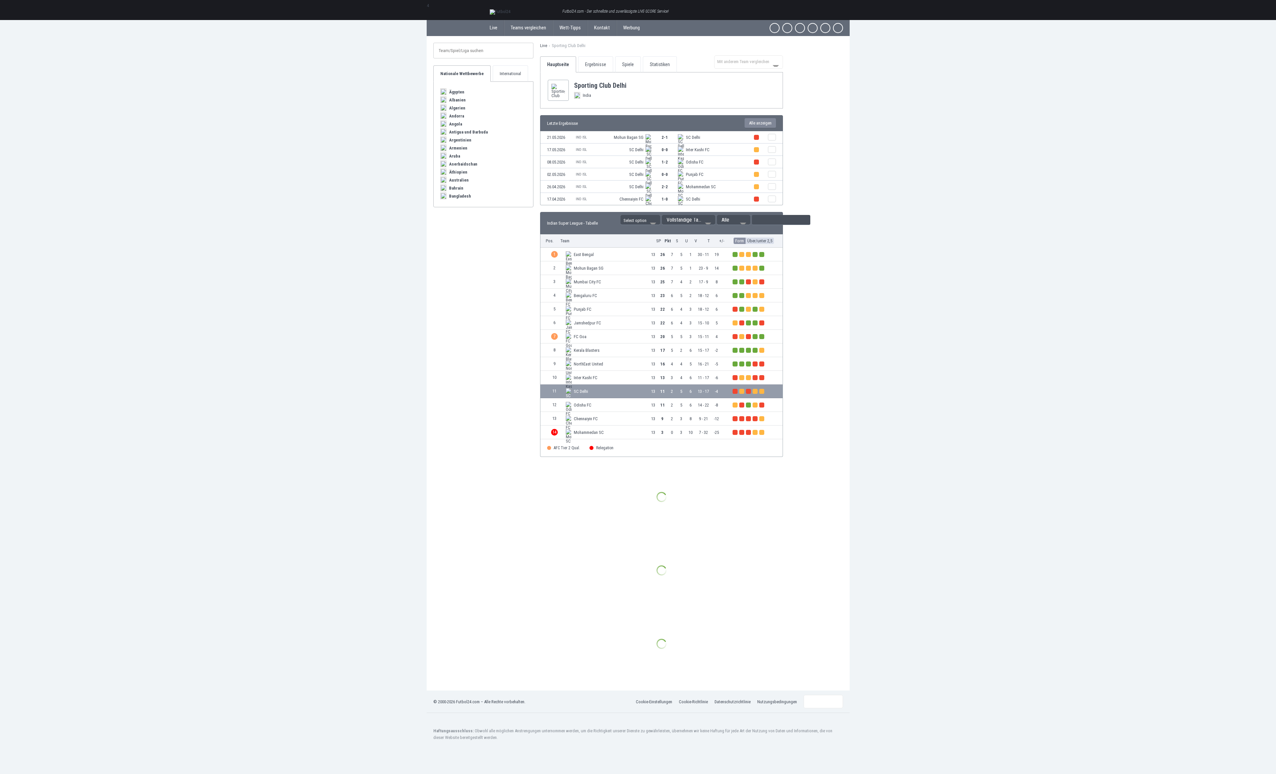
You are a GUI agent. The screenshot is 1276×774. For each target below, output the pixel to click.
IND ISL (581, 137)
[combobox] (748, 62)
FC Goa (580, 336)
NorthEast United (588, 363)
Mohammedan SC (701, 186)
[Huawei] (838, 28)
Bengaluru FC (585, 295)
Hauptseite (558, 64)
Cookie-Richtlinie (693, 702)
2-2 (665, 186)
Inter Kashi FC (698, 149)
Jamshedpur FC (587, 322)
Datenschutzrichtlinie (733, 702)
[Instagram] (800, 28)
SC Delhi (693, 137)
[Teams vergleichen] (772, 137)
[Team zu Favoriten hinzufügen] (631, 85)
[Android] (825, 28)
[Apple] (813, 28)
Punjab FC (695, 174)
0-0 (665, 149)
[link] (661, 137)
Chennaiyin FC (631, 199)
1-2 (665, 162)
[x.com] (787, 28)
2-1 (665, 137)
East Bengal (584, 254)
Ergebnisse (595, 64)
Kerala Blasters (586, 350)
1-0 (665, 199)
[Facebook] (775, 28)
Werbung (631, 28)
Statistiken (660, 64)
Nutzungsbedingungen (777, 702)
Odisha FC (695, 162)
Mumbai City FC (587, 281)
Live (493, 28)
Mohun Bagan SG (629, 137)
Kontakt (602, 28)
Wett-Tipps (570, 28)
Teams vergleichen (528, 28)
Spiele (628, 64)
